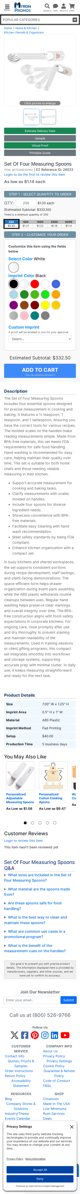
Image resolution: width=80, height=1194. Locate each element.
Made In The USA (56, 1104)
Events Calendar (17, 1118)
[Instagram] (45, 1037)
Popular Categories (21, 20)
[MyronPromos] (22, 7)
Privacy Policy (54, 1056)
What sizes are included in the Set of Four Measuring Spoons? (37, 877)
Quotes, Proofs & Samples (21, 1063)
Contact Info (14, 1056)
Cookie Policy (54, 1066)
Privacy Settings (59, 1061)
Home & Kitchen (26, 28)
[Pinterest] (35, 1037)
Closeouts (51, 1099)
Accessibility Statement (21, 1083)
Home (8, 28)
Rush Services (54, 1113)
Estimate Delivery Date (40, 131)
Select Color (26, 258)
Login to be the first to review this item (34, 174)
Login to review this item (23, 840)
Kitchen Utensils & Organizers (24, 32)
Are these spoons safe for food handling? (33, 906)
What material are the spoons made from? (37, 892)
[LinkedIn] (54, 1037)
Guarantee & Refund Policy (59, 1073)
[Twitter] (14, 1037)
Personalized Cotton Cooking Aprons (51, 798)
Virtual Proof (40, 145)
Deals (47, 1118)
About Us (50, 1051)
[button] (7, 7)
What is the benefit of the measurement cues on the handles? (35, 948)
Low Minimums (54, 1109)
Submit (68, 1000)
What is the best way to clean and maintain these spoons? (35, 920)
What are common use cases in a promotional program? (34, 934)
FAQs (47, 1086)
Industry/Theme (17, 1113)
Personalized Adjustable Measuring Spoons (20, 798)
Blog (8, 1099)
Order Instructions (19, 1071)
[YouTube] (65, 1037)
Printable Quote (40, 153)
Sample (40, 138)
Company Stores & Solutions (20, 1106)
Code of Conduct (56, 1081)
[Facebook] (25, 1037)
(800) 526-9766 (51, 1015)
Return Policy (15, 1076)
